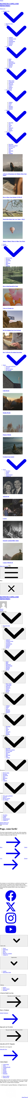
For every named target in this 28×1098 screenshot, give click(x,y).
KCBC (7, 473)
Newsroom (8, 260)
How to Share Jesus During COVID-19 (12, 197)
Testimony (11, 84)
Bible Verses (11, 80)
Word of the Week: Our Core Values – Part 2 (14, 219)
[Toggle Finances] (14, 720)
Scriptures (11, 42)
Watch (4, 365)
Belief (10, 59)
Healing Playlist (6, 412)
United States (6, 1064)
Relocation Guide (7, 972)
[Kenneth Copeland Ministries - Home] (14, 880)
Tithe (10, 126)
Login (6, 824)
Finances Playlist (7, 434)
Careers (7, 472)
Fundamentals (12, 41)
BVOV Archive (9, 369)
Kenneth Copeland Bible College (11, 540)
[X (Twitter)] (11, 912)
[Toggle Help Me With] (11, 618)
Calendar (11, 153)
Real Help (11, 144)
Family (10, 103)
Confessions (11, 82)
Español (5, 1072)
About (4, 469)
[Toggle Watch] (14, 788)
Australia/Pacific (6, 1067)
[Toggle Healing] (14, 677)
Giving (10, 125)
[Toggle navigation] (11, 573)
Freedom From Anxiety (8, 456)
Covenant (11, 40)
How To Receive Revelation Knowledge (12, 352)
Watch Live (2, 8)
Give (4, 824)
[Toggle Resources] (14, 742)
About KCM (6, 496)
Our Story (8, 470)
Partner (1, 0)
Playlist (10, 45)
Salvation (11, 64)
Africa (4, 1065)
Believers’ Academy (13, 145)
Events (4, 244)
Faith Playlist (6, 390)
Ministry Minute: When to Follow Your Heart (14, 241)
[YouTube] (11, 934)
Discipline (11, 122)
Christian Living (12, 38)
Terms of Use (6, 1077)
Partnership (5, 949)
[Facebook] (11, 900)
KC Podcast (8, 370)
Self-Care (11, 83)
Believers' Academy (10, 749)
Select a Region (4, 1062)
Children (11, 102)
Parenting (11, 107)
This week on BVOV (11, 366)
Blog (10, 152)
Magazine (11, 150)
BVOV (4, 952)
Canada (4, 1068)
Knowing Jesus (9, 23)
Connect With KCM (8, 562)
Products (11, 44)
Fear (10, 124)
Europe (4, 1069)
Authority (11, 37)
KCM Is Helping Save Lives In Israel (12, 330)
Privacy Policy (6, 1076)
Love (10, 105)
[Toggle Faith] (14, 633)
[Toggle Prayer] (14, 655)
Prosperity (11, 128)
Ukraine (5, 1071)
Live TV (8, 367)
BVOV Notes (12, 147)
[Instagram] (11, 923)
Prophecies (11, 61)
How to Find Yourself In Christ (10, 286)
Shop (10, 149)
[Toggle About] (14, 807)
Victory (10, 86)
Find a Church (6, 989)
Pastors (4, 987)
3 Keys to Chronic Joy (8, 308)
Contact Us (8, 476)
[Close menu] (11, 589)
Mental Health (12, 63)
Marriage (11, 106)
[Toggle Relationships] (14, 699)
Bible (10, 60)
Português (5, 1073)
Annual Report (9, 474)
